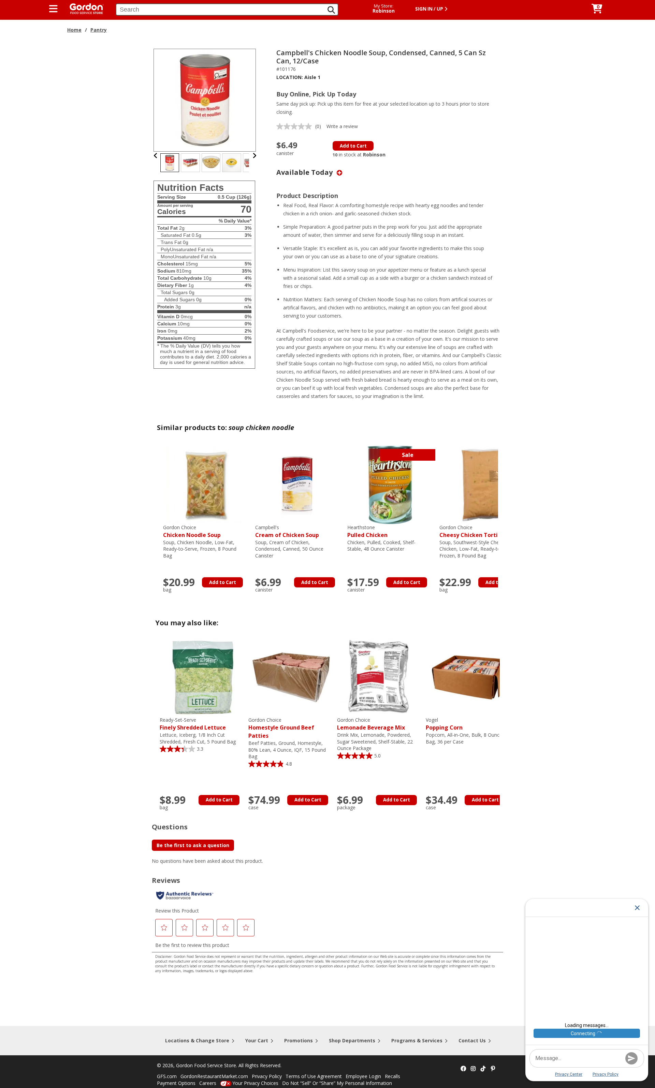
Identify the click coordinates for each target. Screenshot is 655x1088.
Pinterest (493, 1069)
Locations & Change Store (197, 1040)
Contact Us (472, 1040)
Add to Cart (353, 146)
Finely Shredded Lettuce (193, 724)
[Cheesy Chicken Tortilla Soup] (482, 484)
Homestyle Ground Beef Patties (281, 728)
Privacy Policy (267, 1076)
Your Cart (256, 1040)
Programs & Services (416, 1040)
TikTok (483, 1069)
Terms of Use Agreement (314, 1076)
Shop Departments (352, 1040)
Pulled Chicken (367, 531)
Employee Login (363, 1076)
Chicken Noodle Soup (192, 531)
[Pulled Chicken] (390, 484)
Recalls (392, 1076)
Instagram (473, 1069)
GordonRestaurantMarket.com (214, 1076)
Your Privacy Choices (255, 1083)
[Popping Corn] (468, 677)
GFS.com (167, 1076)
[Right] (254, 155)
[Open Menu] (53, 9)
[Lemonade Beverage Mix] (379, 677)
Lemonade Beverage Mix (371, 724)
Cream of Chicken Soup (287, 531)
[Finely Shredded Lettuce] (202, 677)
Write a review (342, 126)
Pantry (98, 30)
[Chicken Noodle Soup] (205, 484)
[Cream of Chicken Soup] (298, 484)
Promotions (298, 1040)
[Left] (156, 155)
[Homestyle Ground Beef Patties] (291, 677)
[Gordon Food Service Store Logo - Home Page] (83, 8)
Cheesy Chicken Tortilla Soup (479, 531)
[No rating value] (295, 126)
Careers (207, 1083)
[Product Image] (205, 99)
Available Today (305, 172)
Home (74, 30)
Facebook (463, 1069)
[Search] (331, 10)
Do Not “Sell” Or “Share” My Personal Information (337, 1083)
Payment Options (176, 1083)
